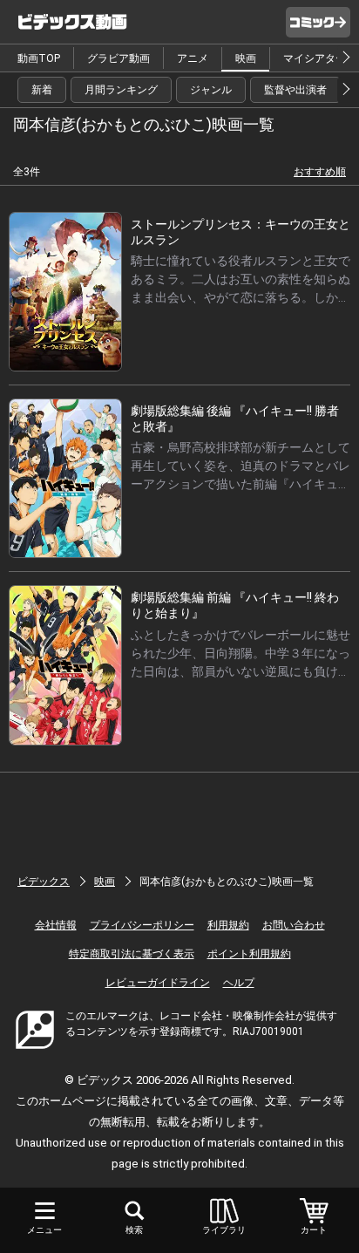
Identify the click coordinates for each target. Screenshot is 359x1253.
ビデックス (43, 881)
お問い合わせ (293, 925)
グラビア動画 (118, 58)
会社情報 (56, 925)
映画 (245, 58)
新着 (41, 90)
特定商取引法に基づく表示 (131, 954)
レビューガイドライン (157, 983)
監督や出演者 (295, 90)
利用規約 (228, 925)
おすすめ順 (320, 172)
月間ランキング (121, 90)
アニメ (192, 58)
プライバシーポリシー (142, 925)
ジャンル (211, 90)
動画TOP (38, 58)
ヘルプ (238, 983)
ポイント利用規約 (249, 954)
